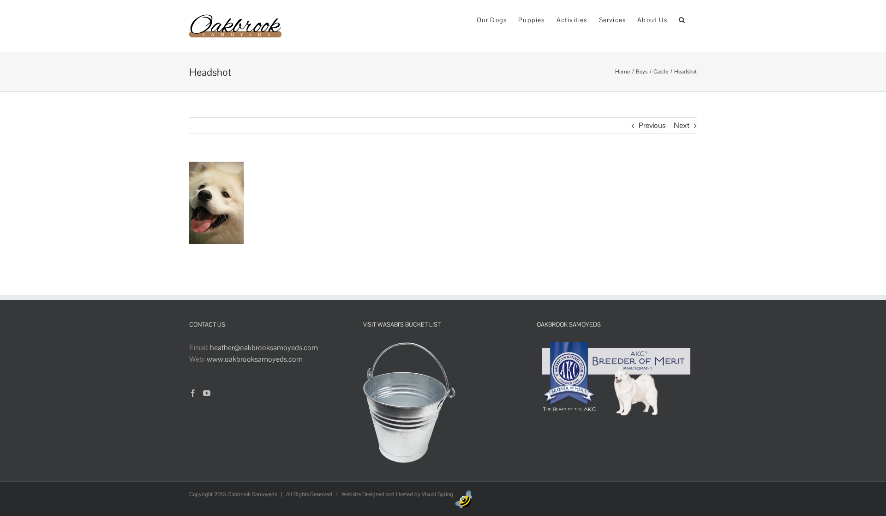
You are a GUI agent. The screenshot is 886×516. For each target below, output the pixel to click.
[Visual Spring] (464, 494)
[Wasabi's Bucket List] (409, 347)
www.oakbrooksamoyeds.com (255, 359)
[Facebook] (193, 393)
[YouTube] (206, 393)
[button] (682, 19)
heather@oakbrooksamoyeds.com (264, 347)
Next (681, 125)
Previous (652, 125)
